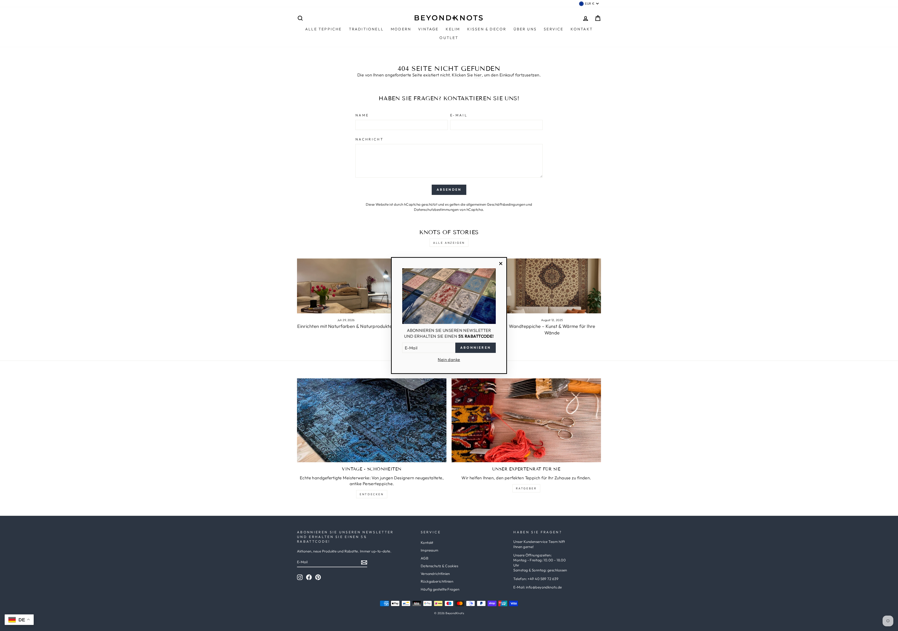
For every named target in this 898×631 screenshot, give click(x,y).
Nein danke (449, 359)
